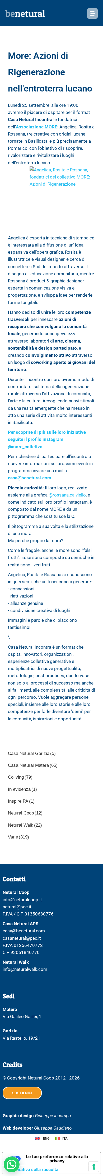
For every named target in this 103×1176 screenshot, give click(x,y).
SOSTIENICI (22, 1093)
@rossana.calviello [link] (67, 495)
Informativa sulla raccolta (32, 1169)
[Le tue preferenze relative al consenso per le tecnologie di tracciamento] (94, 1167)
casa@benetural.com (29, 477)
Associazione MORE (36, 126)
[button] (12, 1164)
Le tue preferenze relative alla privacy (57, 1158)
